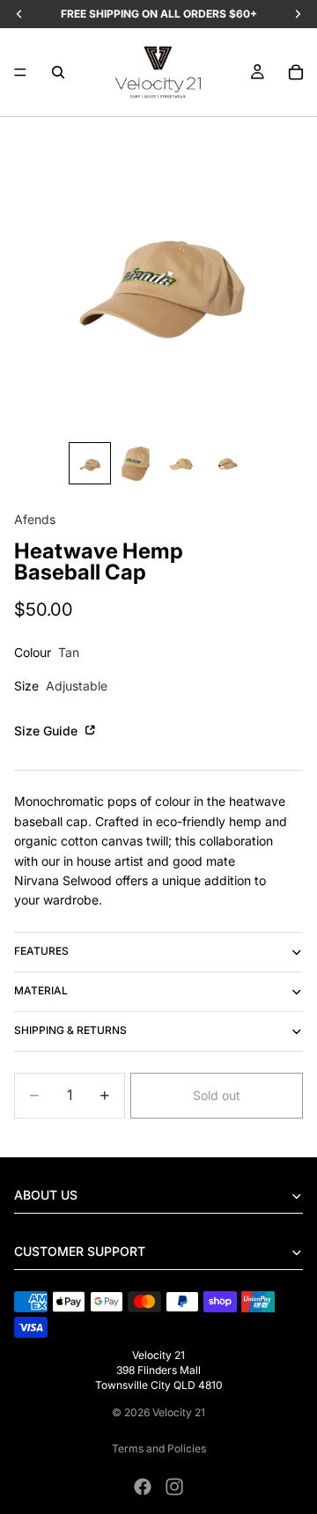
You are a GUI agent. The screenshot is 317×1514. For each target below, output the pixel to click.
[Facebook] (142, 1486)
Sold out (216, 1095)
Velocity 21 (178, 1412)
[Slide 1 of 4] (89, 463)
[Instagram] (174, 1486)
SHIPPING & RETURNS (70, 1030)
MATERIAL (41, 990)
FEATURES (41, 950)
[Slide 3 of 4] (181, 463)
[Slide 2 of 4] (135, 463)
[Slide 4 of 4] (227, 463)
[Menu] (20, 72)
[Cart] (295, 72)
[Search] (58, 72)
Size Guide (47, 730)
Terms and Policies (159, 1448)
